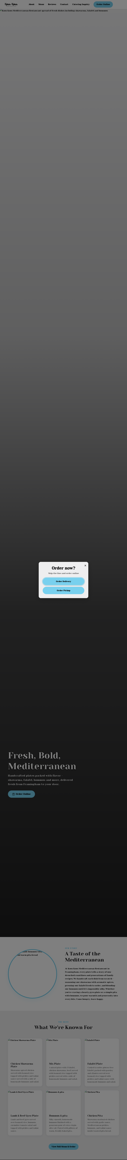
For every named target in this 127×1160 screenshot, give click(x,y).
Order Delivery (63, 581)
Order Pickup (63, 590)
